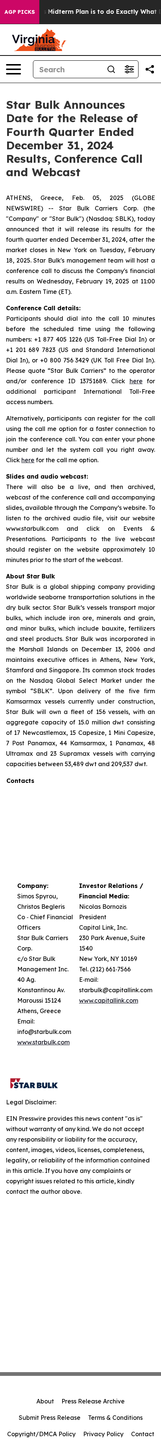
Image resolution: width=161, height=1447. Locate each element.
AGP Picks (19, 12)
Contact (142, 1434)
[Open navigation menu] (13, 69)
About (45, 1401)
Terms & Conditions (115, 1417)
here (136, 381)
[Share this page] (150, 69)
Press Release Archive (93, 1401)
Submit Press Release (49, 1417)
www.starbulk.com (43, 1042)
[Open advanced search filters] (129, 69)
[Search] (111, 69)
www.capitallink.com (108, 1000)
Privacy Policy (103, 1434)
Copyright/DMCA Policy (41, 1434)
